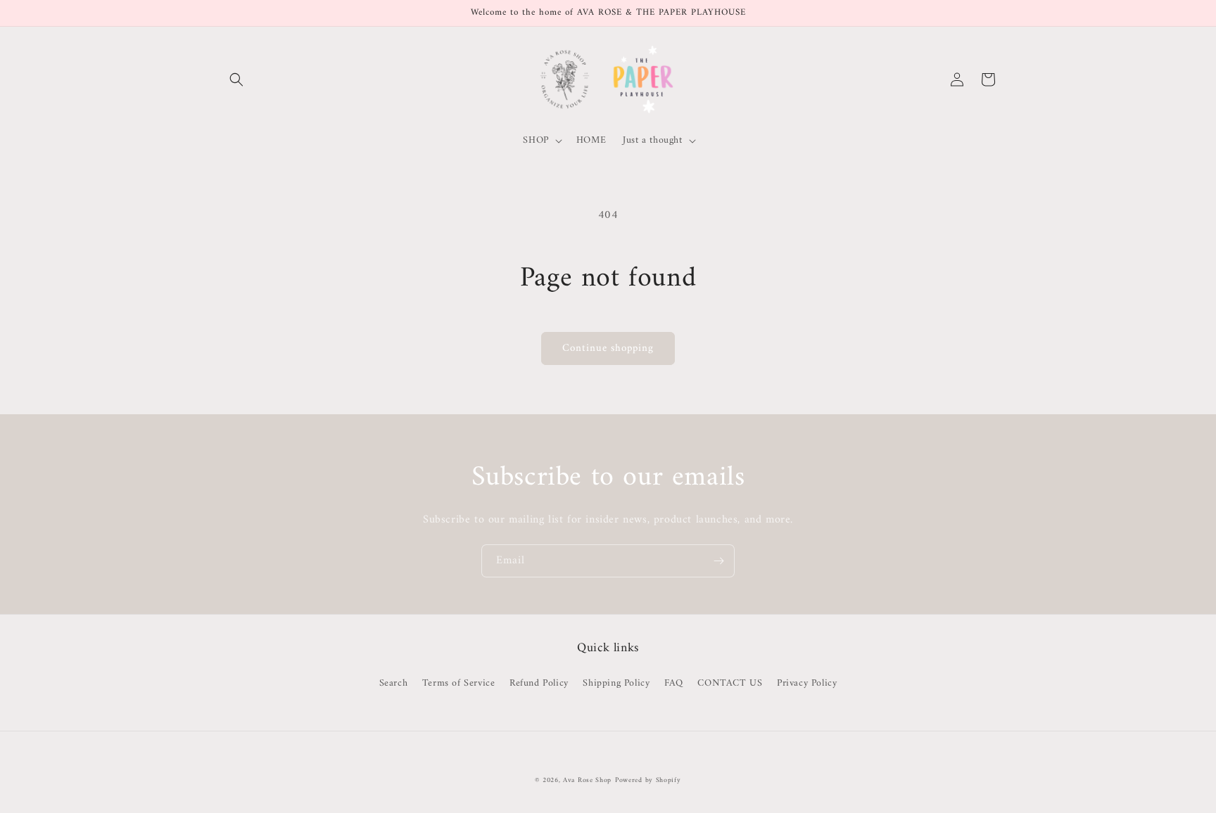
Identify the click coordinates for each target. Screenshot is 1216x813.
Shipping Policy (616, 683)
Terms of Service (458, 683)
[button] (236, 79)
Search (393, 683)
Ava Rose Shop (587, 780)
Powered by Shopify (648, 780)
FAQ (673, 683)
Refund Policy (539, 683)
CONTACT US (729, 683)
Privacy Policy (807, 683)
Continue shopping (608, 348)
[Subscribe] (718, 560)
